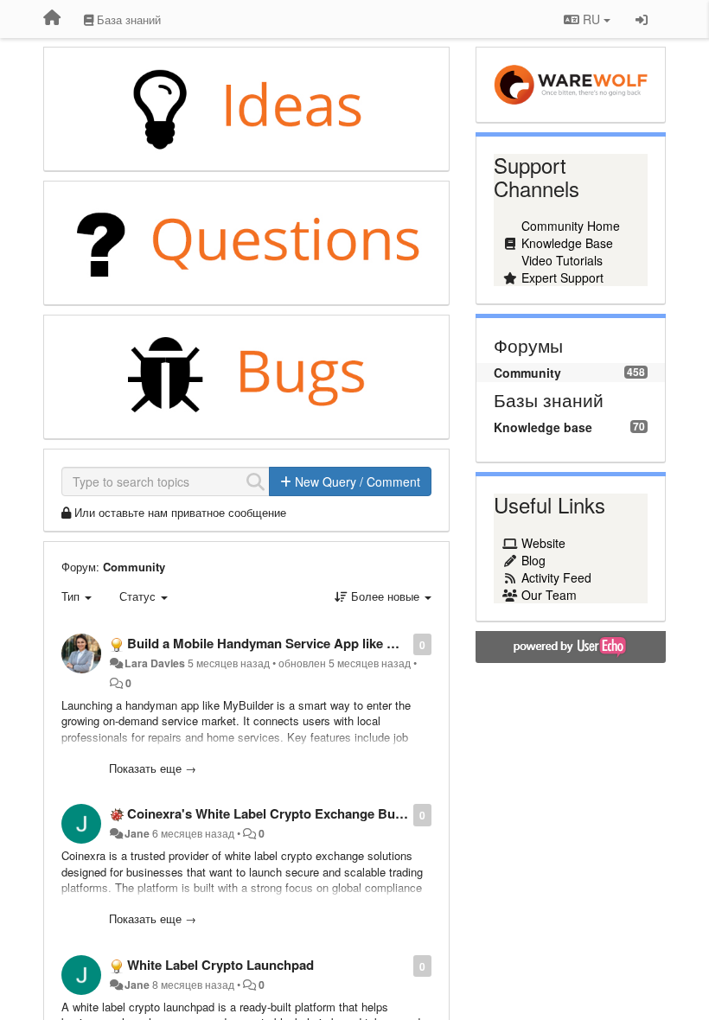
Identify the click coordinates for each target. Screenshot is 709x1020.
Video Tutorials (562, 260)
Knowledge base (543, 427)
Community (134, 566)
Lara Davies (155, 663)
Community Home (570, 225)
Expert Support (562, 277)
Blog (533, 560)
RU (591, 19)
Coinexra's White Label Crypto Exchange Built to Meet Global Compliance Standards (383, 813)
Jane (137, 833)
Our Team (549, 594)
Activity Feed (556, 577)
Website (543, 542)
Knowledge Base (567, 243)
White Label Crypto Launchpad (220, 964)
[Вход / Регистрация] (641, 19)
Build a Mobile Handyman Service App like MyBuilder (288, 643)
